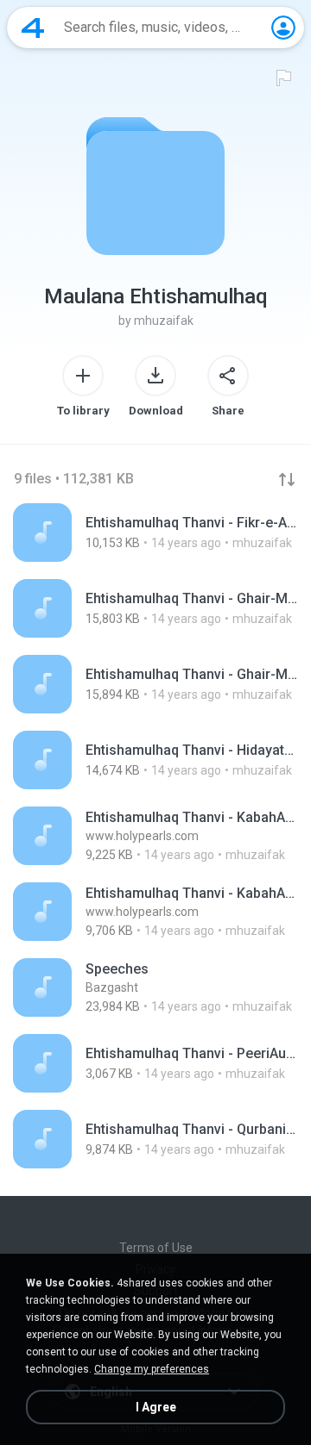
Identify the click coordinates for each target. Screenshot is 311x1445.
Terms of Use (156, 1248)
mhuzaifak (164, 320)
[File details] (155, 532)
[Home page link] (32, 27)
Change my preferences (151, 1369)
